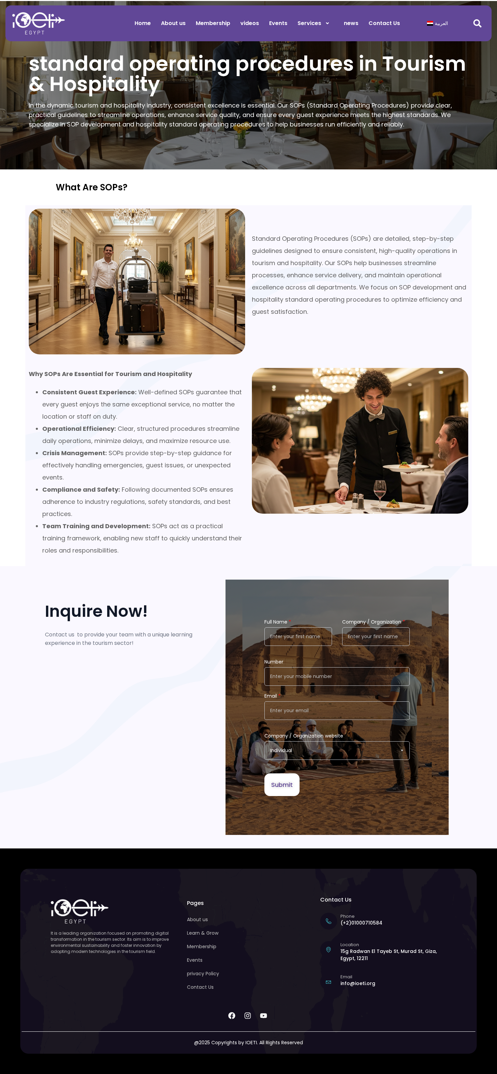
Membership (213, 23)
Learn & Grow (202, 933)
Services (309, 23)
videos (249, 23)
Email (272, 696)
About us (173, 23)
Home (143, 23)
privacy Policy (203, 973)
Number (273, 661)
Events (278, 23)
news (351, 23)
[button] (315, 23)
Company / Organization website (303, 735)
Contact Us (384, 23)
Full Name (277, 621)
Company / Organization (373, 621)
